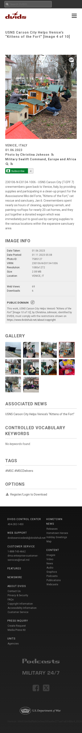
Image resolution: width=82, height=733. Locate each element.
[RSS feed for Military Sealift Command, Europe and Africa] (12, 164)
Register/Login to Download (28, 494)
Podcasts (52, 576)
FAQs (11, 599)
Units (11, 638)
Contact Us (14, 591)
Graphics (51, 571)
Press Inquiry (17, 620)
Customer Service (18, 612)
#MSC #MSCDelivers (19, 470)
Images (50, 555)
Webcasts (52, 584)
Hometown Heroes (57, 533)
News (49, 563)
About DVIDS (16, 586)
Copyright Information (20, 603)
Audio (49, 567)
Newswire (14, 577)
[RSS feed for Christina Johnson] (53, 154)
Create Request (17, 625)
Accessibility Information (22, 607)
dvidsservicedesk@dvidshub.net (27, 537)
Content (52, 550)
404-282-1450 (16, 524)
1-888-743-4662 (17, 551)
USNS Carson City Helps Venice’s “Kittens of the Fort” (39, 414)
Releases (52, 528)
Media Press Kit (17, 630)
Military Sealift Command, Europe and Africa (40, 159)
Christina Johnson (34, 154)
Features (14, 568)
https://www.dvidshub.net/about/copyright (31, 319)
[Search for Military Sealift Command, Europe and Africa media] (7, 164)
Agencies (13, 643)
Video (49, 559)
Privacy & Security (18, 595)
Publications (53, 580)
